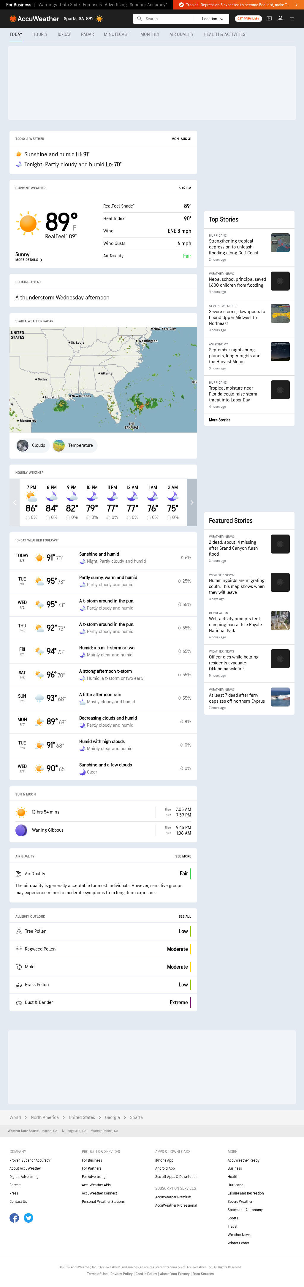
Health (233, 1176)
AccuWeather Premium (173, 1197)
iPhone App (164, 1160)
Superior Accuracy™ (148, 5)
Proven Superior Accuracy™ (30, 1160)
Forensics (92, 5)
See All (185, 916)
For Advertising (94, 1176)
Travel (233, 1226)
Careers (15, 1185)
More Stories (219, 419)
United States (82, 1117)
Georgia (112, 1117)
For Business (18, 5)
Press (14, 1193)
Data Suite (70, 5)
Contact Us (18, 1201)
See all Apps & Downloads (176, 1176)
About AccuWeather (25, 1168)
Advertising (116, 5)
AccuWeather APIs (96, 1185)
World (15, 1117)
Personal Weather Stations (103, 1201)
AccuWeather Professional (176, 1205)
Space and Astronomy (245, 1210)
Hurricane (235, 1185)
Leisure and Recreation (246, 1193)
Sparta (136, 1117)
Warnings (48, 5)
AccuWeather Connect (99, 1193)
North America (45, 1117)
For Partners (91, 1168)
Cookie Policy (147, 1274)
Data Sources (203, 1274)
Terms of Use (97, 1274)
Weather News (239, 1234)
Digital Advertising (24, 1176)
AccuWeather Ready (243, 1160)
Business (235, 1168)
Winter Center (238, 1243)
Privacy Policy (122, 1274)
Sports (233, 1218)
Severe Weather (240, 1201)
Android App (165, 1168)
